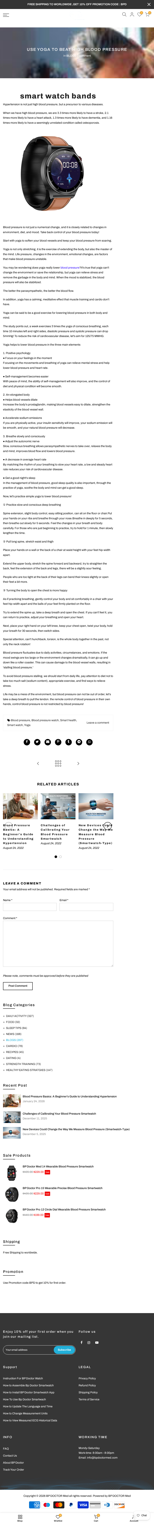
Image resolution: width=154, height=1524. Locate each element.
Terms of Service (89, 1399)
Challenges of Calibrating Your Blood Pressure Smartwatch (59, 1113)
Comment (10, 918)
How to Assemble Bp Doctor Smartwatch (28, 1385)
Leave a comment (98, 722)
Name (7, 900)
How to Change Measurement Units (25, 1413)
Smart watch (15, 725)
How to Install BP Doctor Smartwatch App (28, 1392)
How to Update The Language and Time (28, 1406)
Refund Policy (87, 1385)
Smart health (68, 720)
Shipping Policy (88, 1392)
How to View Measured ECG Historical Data (30, 1420)
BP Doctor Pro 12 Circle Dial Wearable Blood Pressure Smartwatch (64, 1209)
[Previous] (9, 826)
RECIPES (15, 1052)
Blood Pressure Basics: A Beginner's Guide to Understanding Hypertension (70, 1096)
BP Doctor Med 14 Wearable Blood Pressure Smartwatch (58, 1166)
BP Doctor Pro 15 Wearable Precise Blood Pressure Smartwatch (62, 1188)
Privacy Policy (87, 1378)
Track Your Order (13, 1469)
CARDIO (14, 1046)
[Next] (108, 826)
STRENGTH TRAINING (23, 1064)
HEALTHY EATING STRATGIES (29, 1070)
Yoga (27, 725)
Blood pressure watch (45, 720)
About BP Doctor (13, 1462)
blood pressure (70, 267)
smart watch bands (58, 96)
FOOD (13, 1022)
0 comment (84, 55)
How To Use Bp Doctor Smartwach (24, 1399)
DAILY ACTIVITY (20, 1016)
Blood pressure (20, 720)
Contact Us (10, 1455)
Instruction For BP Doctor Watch (23, 1378)
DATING (13, 1058)
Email (64, 900)
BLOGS (71, 55)
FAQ (6, 1448)
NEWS (13, 1034)
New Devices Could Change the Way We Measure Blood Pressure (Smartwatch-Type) (76, 1129)
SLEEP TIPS (16, 1028)
